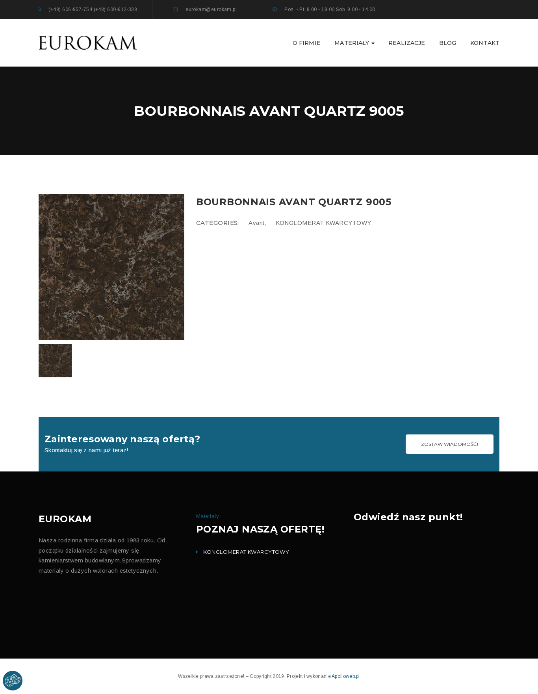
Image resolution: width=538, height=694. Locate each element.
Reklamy (205, 173)
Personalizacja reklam (220, 204)
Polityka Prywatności (239, 228)
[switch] (190, 154)
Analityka (206, 157)
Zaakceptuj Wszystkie (331, 257)
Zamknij (286, 257)
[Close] (359, 104)
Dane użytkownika (216, 188)
